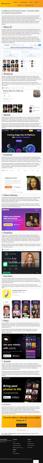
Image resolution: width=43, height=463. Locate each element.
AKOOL (7, 114)
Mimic (6, 320)
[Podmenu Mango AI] (31, 441)
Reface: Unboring (11, 195)
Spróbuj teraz (21, 425)
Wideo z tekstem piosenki (21, 430)
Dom (3, 433)
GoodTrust (8, 154)
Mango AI (8, 26)
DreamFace (8, 232)
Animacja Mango (3, 439)
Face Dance (8, 276)
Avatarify (7, 361)
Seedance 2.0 (29, 458)
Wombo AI (8, 73)
